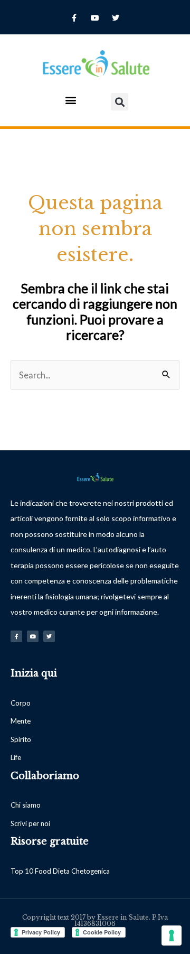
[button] (70, 99)
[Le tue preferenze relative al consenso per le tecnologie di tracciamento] (172, 935)
